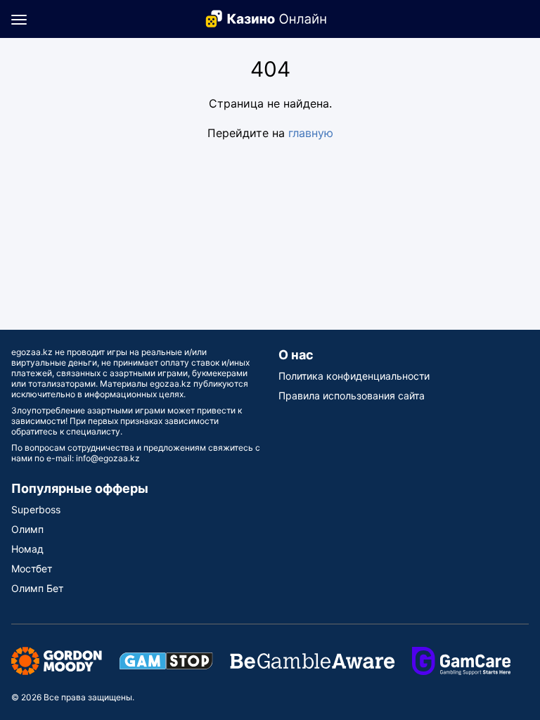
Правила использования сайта (351, 395)
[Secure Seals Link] (56, 660)
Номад (27, 549)
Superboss (35, 509)
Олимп (27, 529)
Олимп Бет (37, 588)
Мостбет (31, 568)
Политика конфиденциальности (354, 376)
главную (310, 133)
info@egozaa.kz (108, 458)
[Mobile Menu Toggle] (19, 19)
